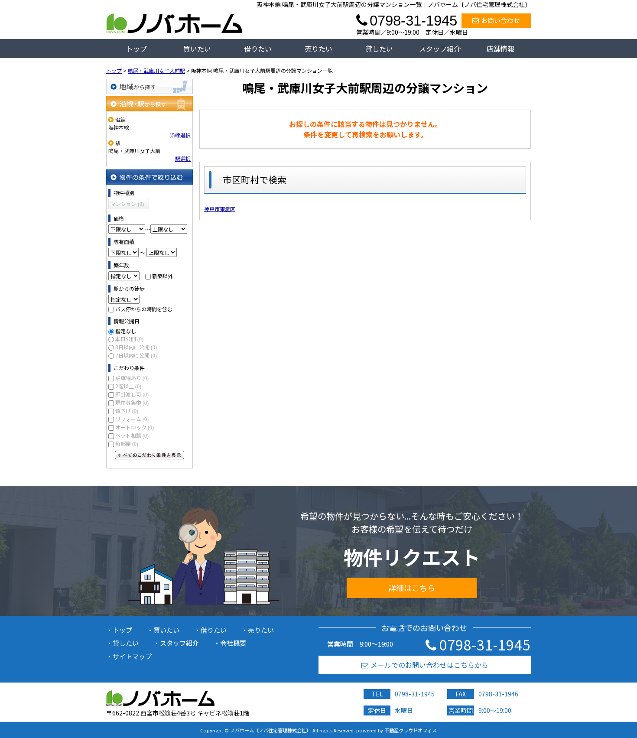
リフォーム (132, 419)
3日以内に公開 (136, 347)
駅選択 (183, 158)
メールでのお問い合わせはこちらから (429, 665)
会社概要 (233, 642)
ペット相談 (132, 435)
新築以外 (162, 276)
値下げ (126, 410)
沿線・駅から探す (149, 103)
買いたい (197, 48)
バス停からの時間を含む (143, 308)
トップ (136, 48)
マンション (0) (127, 204)
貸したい (379, 48)
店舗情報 (500, 48)
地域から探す (149, 86)
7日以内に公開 (136, 355)
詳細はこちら (411, 587)
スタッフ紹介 (440, 48)
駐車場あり (132, 377)
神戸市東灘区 (219, 208)
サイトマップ (132, 656)
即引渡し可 (132, 394)
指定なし (125, 331)
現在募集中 (132, 402)
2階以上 (128, 386)
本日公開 (129, 338)
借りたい (258, 48)
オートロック (134, 427)
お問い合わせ (500, 20)
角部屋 (126, 443)
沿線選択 (180, 135)
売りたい (318, 48)
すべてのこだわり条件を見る (149, 455)
